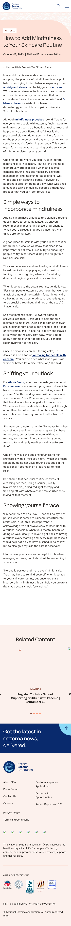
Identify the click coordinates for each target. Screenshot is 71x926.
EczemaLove (11, 386)
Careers (8, 803)
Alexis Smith (16, 382)
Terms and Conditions (16, 819)
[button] (35, 738)
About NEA (9, 782)
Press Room (10, 789)
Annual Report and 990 (49, 804)
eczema (57, 87)
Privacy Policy (11, 812)
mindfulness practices (29, 119)
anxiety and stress (15, 87)
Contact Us (9, 796)
